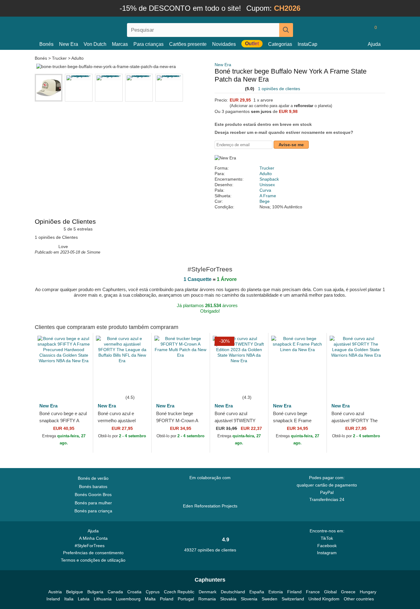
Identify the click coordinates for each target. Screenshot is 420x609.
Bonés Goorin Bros (93, 494)
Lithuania (103, 598)
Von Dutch (95, 44)
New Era (68, 44)
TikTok (327, 538)
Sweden (269, 598)
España (256, 591)
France (313, 591)
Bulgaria (95, 591)
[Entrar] (349, 29)
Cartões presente (188, 44)
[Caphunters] (93, 29)
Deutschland (233, 591)
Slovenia (249, 598)
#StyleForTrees (91, 545)
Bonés (46, 44)
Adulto (77, 58)
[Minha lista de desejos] (361, 29)
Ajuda (374, 44)
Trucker (59, 58)
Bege (265, 201)
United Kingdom (323, 598)
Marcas (120, 44)
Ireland (53, 598)
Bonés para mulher (93, 502)
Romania (207, 598)
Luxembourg (128, 598)
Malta (150, 598)
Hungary (368, 591)
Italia (68, 598)
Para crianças (148, 44)
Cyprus (153, 591)
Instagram (327, 552)
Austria (55, 591)
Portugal (186, 598)
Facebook (327, 545)
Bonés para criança (93, 510)
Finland (294, 591)
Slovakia (228, 598)
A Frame (268, 195)
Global (330, 591)
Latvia (83, 598)
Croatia (134, 591)
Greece (348, 591)
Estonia (275, 591)
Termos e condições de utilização (93, 560)
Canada (115, 591)
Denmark (207, 591)
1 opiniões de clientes (279, 88)
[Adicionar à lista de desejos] (79, 384)
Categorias (280, 44)
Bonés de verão (93, 478)
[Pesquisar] (286, 30)
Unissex (267, 184)
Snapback (269, 179)
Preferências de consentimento (93, 552)
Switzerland (293, 598)
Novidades (224, 44)
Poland (166, 598)
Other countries (359, 598)
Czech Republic (179, 591)
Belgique (74, 591)
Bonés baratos (93, 486)
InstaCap (307, 44)
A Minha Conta (93, 538)
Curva (265, 190)
